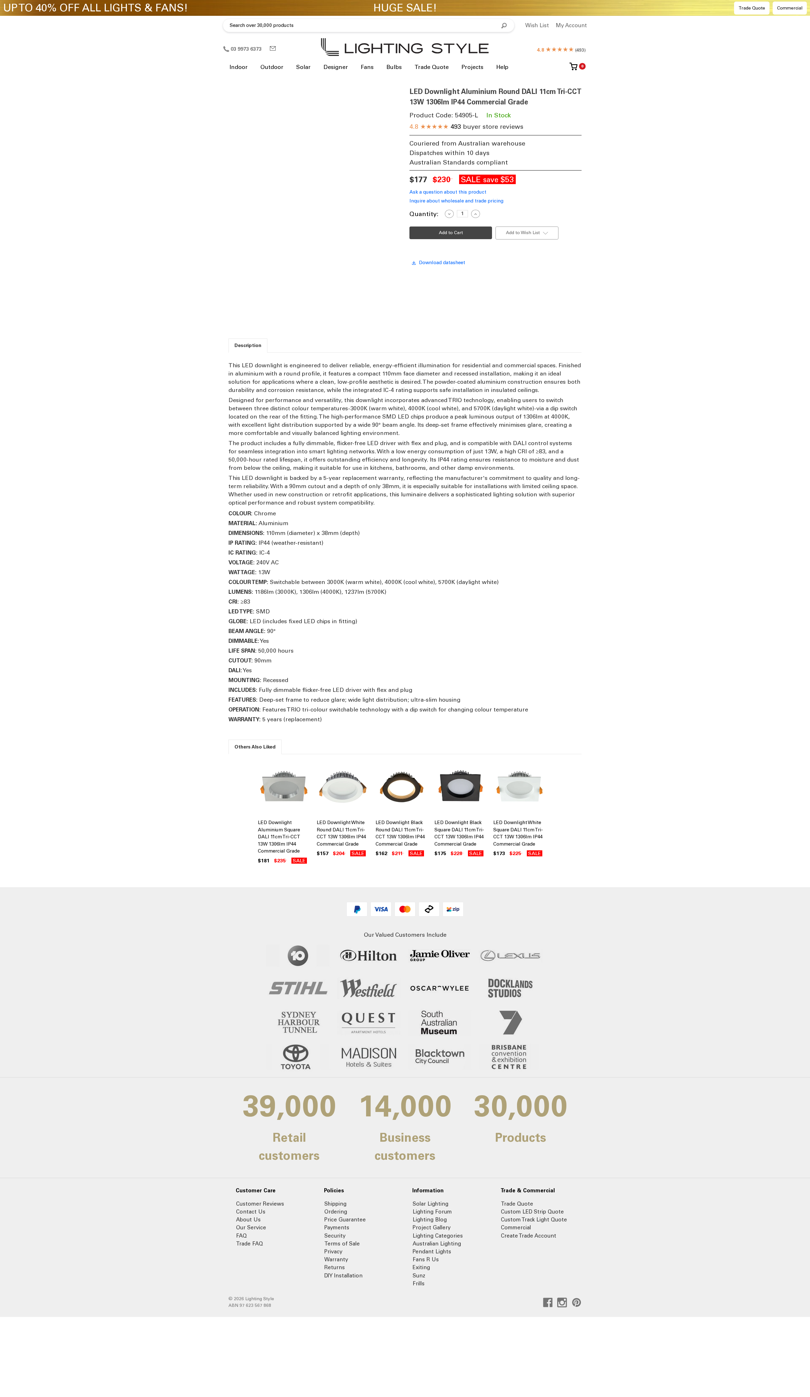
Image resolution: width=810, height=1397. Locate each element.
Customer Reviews (260, 1204)
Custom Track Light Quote (534, 1219)
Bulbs (394, 67)
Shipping (335, 1204)
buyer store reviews (466, 126)
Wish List (537, 25)
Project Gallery (432, 1227)
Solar (303, 67)
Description (247, 345)
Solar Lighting (430, 1204)
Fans (367, 67)
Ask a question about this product (447, 192)
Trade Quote (751, 8)
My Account (571, 25)
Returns (334, 1267)
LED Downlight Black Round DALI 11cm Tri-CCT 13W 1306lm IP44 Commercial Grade (400, 833)
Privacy (333, 1251)
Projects (472, 67)
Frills (419, 1283)
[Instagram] (562, 1302)
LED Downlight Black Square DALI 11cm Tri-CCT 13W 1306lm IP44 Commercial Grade (459, 833)
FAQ (241, 1235)
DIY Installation (343, 1275)
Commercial (789, 8)
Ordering (335, 1211)
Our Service (251, 1227)
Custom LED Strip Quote (532, 1211)
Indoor (238, 67)
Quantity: (424, 214)
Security (335, 1235)
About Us (248, 1219)
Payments (336, 1227)
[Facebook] (548, 1302)
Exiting (421, 1267)
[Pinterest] (577, 1302)
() (561, 50)
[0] (573, 69)
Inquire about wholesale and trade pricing (456, 201)
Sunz (419, 1275)
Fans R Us (426, 1259)
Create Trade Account (528, 1235)
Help (502, 67)
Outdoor (272, 67)
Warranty (336, 1259)
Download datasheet (442, 262)
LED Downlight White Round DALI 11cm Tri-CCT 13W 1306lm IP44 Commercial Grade (341, 833)
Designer (335, 67)
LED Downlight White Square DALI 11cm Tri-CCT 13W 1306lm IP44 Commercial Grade (518, 833)
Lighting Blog (430, 1219)
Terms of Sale (342, 1243)
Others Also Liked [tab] (255, 747)
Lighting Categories (438, 1235)
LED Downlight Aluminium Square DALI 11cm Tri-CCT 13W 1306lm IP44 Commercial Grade (279, 837)
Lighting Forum (432, 1211)
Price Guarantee (345, 1219)
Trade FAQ (249, 1243)
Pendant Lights (432, 1251)
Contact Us (250, 1211)
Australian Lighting (437, 1243)
